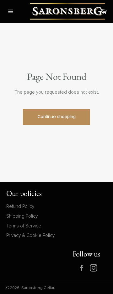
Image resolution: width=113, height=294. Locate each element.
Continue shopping (56, 117)
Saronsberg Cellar (37, 288)
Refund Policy (20, 206)
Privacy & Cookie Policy (30, 235)
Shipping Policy (22, 216)
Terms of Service (23, 226)
